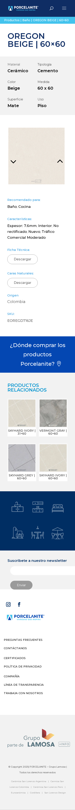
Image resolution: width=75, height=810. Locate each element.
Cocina (24, 206)
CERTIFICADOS (15, 658)
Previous (21, 156)
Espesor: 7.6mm (22, 226)
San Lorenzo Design (55, 792)
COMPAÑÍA (12, 676)
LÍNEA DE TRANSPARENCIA (24, 684)
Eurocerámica (18, 792)
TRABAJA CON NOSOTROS (23, 693)
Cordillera (35, 792)
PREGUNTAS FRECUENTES (23, 639)
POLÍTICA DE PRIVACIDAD (23, 666)
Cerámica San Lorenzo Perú (48, 787)
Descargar (22, 259)
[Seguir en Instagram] (8, 604)
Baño (26, 20)
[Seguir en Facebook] (19, 604)
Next (51, 156)
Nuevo (34, 231)
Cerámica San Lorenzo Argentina (28, 781)
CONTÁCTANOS (15, 648)
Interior (45, 226)
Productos (12, 20)
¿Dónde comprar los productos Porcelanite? (37, 354)
